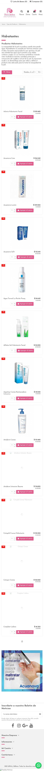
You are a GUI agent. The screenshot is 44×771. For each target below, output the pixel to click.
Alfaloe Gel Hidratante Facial (14, 345)
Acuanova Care (9, 158)
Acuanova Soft (9, 252)
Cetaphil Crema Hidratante (14, 533)
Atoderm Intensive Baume (13, 486)
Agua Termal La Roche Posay (14, 298)
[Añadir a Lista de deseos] (40, 80)
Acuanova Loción (10, 205)
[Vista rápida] (40, 87)
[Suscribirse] (40, 714)
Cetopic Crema (9, 580)
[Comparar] (40, 84)
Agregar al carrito (26, 117)
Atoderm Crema (10, 440)
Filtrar (8, 72)
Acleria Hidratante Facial (13, 111)
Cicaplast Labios (10, 627)
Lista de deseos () (20, 1)
